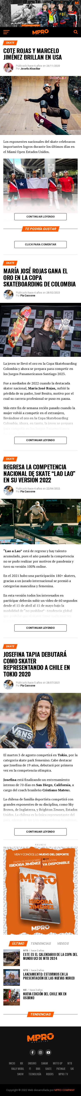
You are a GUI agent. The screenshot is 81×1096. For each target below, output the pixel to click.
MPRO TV (63, 1074)
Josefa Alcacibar (30, 68)
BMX (38, 1069)
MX (21, 1063)
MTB (70, 1063)
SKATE (48, 1069)
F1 (30, 1069)
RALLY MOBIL (17, 1069)
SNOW (20, 1074)
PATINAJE (60, 1069)
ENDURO (32, 1063)
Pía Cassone (27, 295)
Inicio (12, 1063)
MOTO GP (58, 1063)
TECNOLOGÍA (34, 1074)
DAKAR (44, 1063)
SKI (72, 1069)
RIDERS (50, 1074)
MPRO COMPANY (64, 1090)
